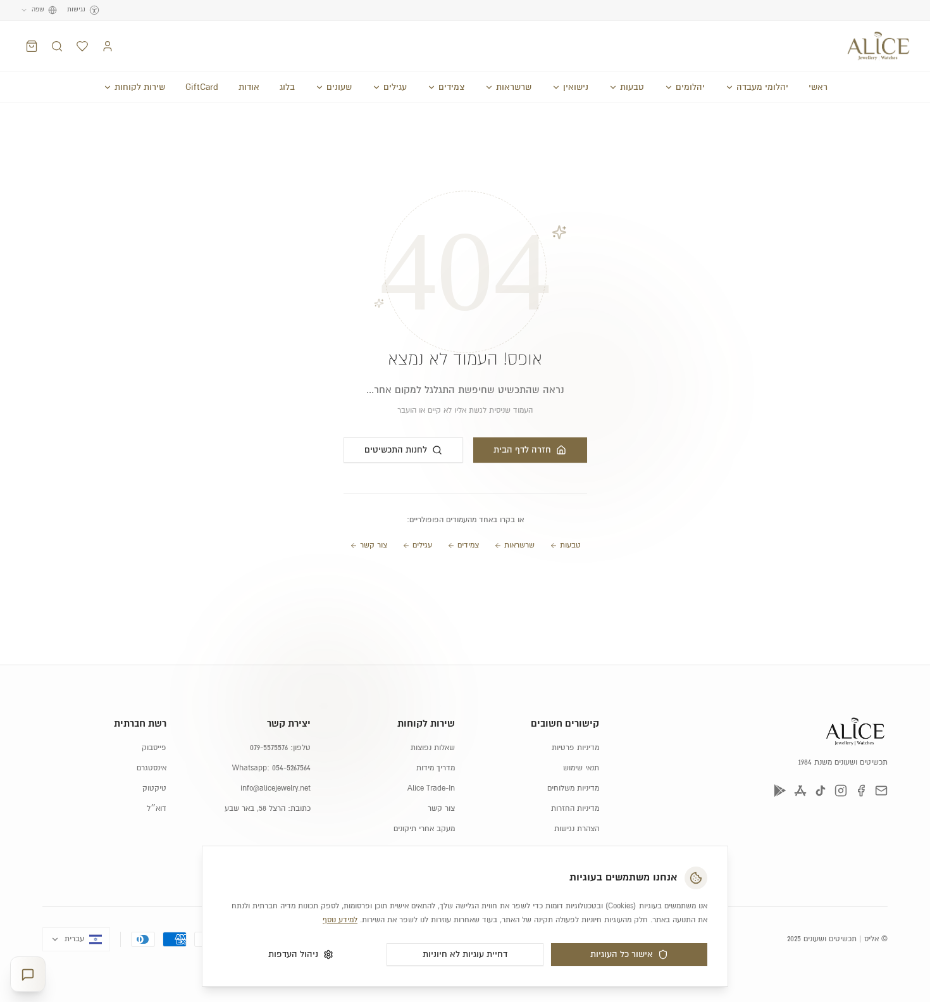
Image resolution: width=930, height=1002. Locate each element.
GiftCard (201, 87)
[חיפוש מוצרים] (57, 46)
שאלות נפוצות (433, 747)
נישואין (575, 87)
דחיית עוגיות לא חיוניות (465, 954)
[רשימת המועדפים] (82, 46)
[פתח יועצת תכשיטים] (28, 974)
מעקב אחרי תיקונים (424, 828)
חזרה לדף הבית (522, 450)
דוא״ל (156, 808)
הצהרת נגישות (576, 828)
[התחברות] (107, 46)
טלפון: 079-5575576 (280, 747)
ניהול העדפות (293, 954)
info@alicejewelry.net (275, 788)
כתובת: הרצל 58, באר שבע (268, 808)
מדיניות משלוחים (573, 788)
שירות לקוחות (140, 87)
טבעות (632, 87)
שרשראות (513, 87)
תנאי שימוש (581, 768)
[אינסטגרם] (840, 790)
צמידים (451, 87)
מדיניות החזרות (575, 808)
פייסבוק (154, 747)
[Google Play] (780, 790)
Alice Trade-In (431, 788)
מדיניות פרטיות (575, 747)
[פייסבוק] (861, 790)
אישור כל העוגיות (621, 954)
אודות (249, 87)
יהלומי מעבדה (762, 87)
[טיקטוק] (820, 790)
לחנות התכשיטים (395, 450)
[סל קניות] (31, 46)
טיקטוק (154, 788)
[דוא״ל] (881, 790)
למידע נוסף (340, 920)
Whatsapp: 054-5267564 (271, 768)
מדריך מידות (435, 768)
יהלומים (690, 87)
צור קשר (373, 545)
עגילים (395, 87)
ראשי (818, 87)
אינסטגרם (151, 768)
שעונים (339, 87)
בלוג (287, 87)
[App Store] (800, 790)
